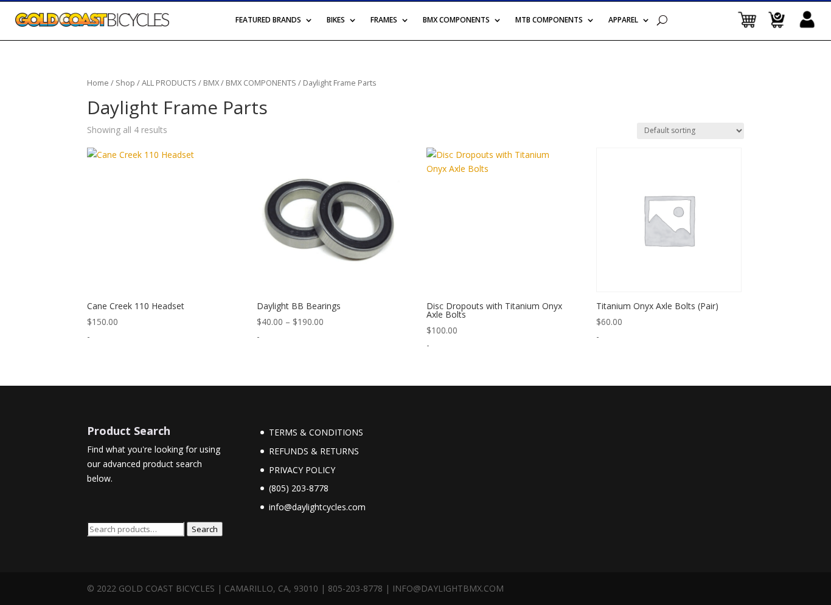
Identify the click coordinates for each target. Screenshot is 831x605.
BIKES (336, 21)
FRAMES (383, 21)
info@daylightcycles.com (317, 507)
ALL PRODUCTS (169, 82)
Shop (125, 82)
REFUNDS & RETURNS (314, 451)
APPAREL (623, 21)
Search (205, 529)
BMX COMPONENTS (456, 21)
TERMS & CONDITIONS (316, 432)
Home (98, 82)
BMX (211, 82)
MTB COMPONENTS (549, 21)
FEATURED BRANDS (268, 21)
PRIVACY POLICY (302, 470)
